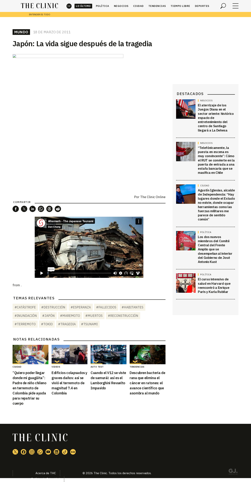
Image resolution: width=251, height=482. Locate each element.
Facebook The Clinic (23, 452)
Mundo (21, 32)
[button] (16, 209)
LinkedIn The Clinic (56, 452)
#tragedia (67, 324)
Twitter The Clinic (15, 452)
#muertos (94, 316)
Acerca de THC (45, 473)
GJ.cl (233, 472)
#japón (48, 316)
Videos (56, 366)
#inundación (26, 316)
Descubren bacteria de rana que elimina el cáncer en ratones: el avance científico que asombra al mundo (147, 383)
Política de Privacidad (45, 479)
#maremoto (70, 316)
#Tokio (47, 324)
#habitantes (132, 307)
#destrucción (53, 307)
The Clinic (69, 6)
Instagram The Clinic (32, 452)
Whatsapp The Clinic (40, 452)
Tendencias (157, 6)
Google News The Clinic (73, 452)
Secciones (235, 5)
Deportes (202, 6)
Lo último (83, 6)
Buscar (223, 6)
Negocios (121, 6)
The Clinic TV (48, 452)
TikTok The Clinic (64, 452)
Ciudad (138, 6)
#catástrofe (25, 307)
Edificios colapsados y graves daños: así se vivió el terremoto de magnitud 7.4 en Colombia (69, 383)
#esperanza (81, 307)
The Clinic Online (153, 197)
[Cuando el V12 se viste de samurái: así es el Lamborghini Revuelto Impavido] (108, 354)
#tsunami (89, 324)
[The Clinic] (39, 6)
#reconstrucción (123, 316)
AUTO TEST (97, 366)
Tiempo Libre (180, 6)
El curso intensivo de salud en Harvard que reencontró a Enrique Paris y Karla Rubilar (214, 285)
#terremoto (25, 324)
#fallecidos (106, 307)
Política (102, 6)
